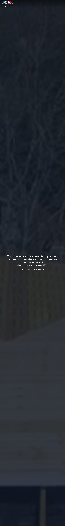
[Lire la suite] (32, 522)
